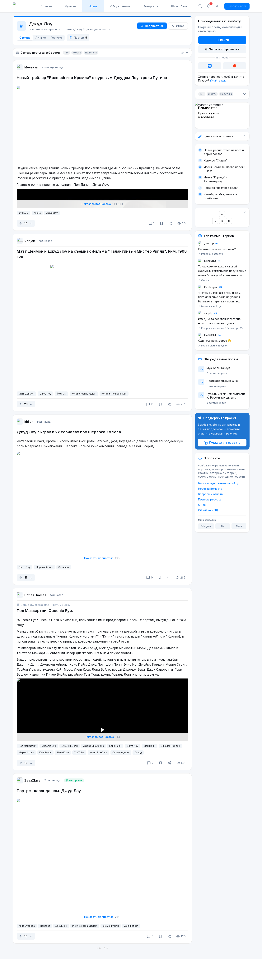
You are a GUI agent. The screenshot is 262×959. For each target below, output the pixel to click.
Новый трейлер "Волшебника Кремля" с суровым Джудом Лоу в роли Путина (92, 77)
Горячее (46, 6)
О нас (202, 505)
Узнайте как (218, 80)
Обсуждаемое (120, 6)
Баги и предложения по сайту (218, 483)
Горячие (56, 37)
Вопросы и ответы (210, 494)
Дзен (239, 526)
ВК (222, 526)
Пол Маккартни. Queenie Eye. (45, 610)
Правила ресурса (210, 499)
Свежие (24, 37)
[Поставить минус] (31, 223)
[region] (102, 726)
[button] (102, 52)
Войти (224, 40)
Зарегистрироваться (224, 49)
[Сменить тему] (217, 6)
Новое (93, 6)
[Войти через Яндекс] (234, 65)
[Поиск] (200, 6)
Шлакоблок (179, 6)
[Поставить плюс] (21, 223)
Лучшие (40, 37)
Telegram (206, 526)
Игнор (180, 25)
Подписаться (154, 25)
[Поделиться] (170, 223)
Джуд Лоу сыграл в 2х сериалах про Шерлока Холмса (69, 432)
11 (152, 404)
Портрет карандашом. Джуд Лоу (49, 790)
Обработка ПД (208, 510)
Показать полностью (100, 204)
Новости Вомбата (210, 488)
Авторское (150, 6)
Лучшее (70, 6)
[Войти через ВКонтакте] (210, 65)
